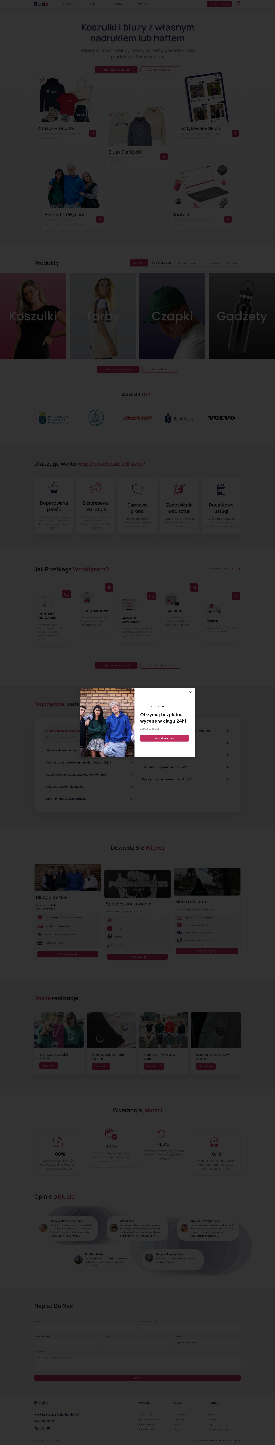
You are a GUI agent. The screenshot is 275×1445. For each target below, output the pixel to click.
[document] (137, 722)
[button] (190, 692)
